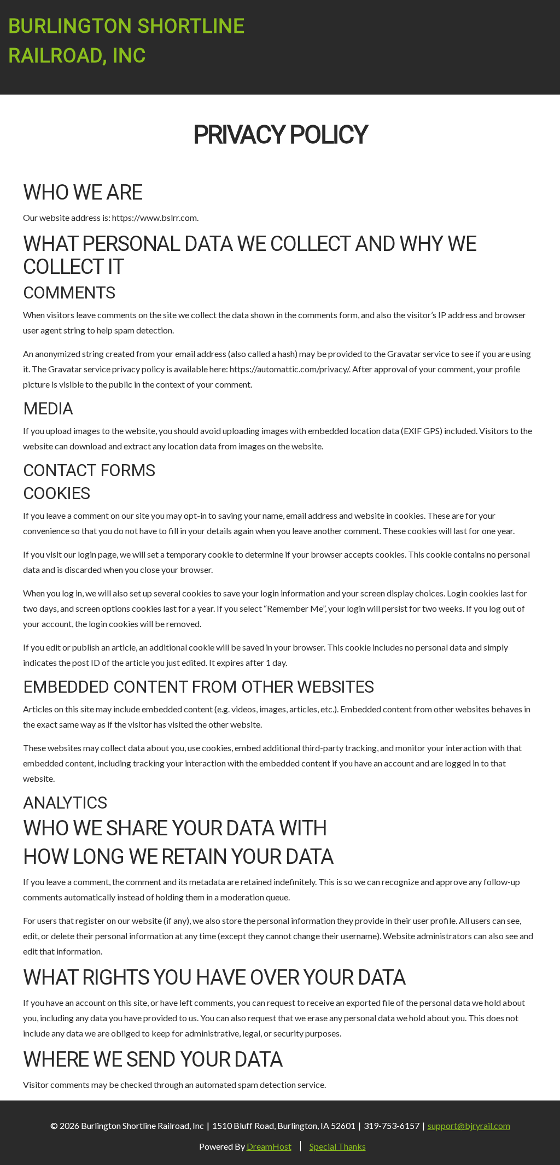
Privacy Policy (280, 135)
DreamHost (269, 1146)
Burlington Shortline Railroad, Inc (126, 41)
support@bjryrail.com (469, 1125)
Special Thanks (338, 1146)
